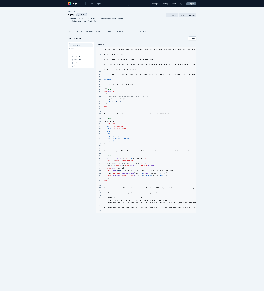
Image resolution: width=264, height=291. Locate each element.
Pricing (165, 4)
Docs (174, 4)
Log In (191, 4)
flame (71, 14)
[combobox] (107, 4)
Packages (155, 4)
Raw (193, 38)
